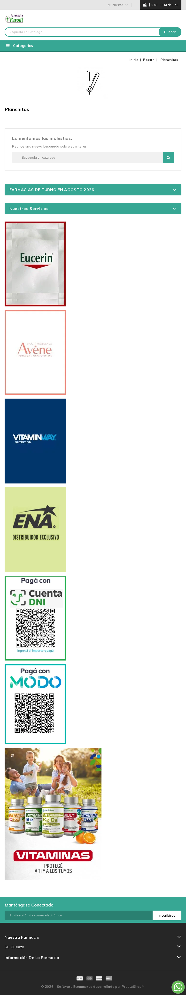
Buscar (170, 32)
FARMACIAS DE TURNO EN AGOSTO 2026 (51, 189)
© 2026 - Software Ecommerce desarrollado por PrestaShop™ (93, 986)
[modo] (35, 704)
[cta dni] (35, 618)
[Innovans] (53, 814)
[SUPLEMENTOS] (35, 441)
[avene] (35, 352)
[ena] (35, 529)
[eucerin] (35, 264)
